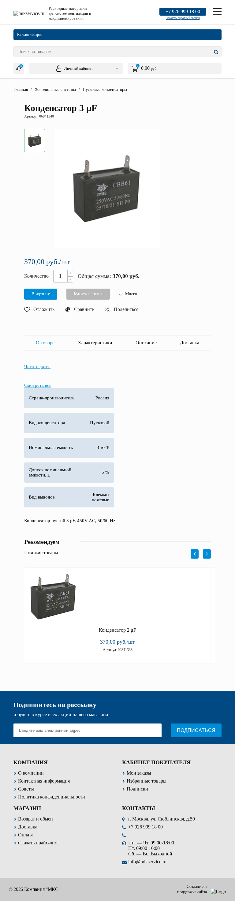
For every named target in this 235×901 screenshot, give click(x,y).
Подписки (137, 788)
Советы (26, 788)
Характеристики (95, 342)
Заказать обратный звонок (183, 18)
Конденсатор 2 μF (117, 630)
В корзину (41, 294)
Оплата (25, 834)
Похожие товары (41, 552)
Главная (20, 89)
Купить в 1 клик (88, 294)
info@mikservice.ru (147, 861)
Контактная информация (44, 780)
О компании (31, 773)
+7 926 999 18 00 (183, 11)
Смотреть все (37, 385)
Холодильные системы (55, 89)
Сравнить (84, 309)
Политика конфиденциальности (51, 796)
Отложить (43, 309)
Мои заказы (139, 773)
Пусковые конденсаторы (105, 89)
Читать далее (37, 366)
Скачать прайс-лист (38, 842)
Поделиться (126, 309)
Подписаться (196, 730)
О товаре (45, 342)
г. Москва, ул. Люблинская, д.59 (161, 818)
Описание (146, 342)
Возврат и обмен (35, 818)
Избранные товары (146, 780)
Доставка (189, 342)
